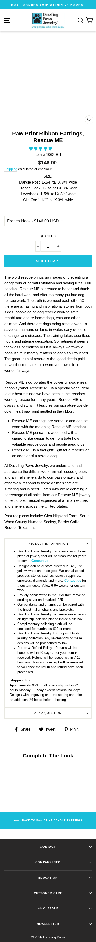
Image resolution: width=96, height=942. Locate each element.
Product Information (48, 543)
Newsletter (48, 923)
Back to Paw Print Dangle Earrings (51, 820)
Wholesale (48, 908)
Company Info (48, 862)
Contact (48, 846)
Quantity (48, 236)
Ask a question (47, 713)
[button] (41, 149)
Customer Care (48, 893)
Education (48, 877)
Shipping (10, 169)
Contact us (39, 561)
